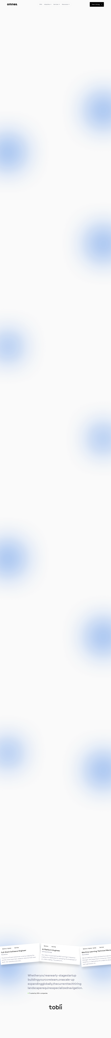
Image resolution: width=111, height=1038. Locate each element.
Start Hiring (96, 4)
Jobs (40, 4)
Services (55, 4)
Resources (65, 4)
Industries (47, 4)
